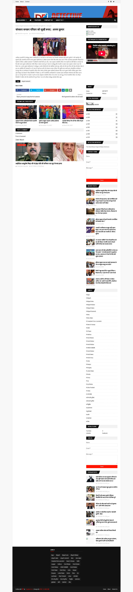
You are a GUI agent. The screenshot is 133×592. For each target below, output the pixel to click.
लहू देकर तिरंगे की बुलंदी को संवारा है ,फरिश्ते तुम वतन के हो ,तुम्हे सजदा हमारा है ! (106, 522)
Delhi (88, 328)
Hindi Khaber (90, 351)
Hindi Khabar (90, 344)
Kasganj (89, 367)
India (88, 361)
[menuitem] (30, 20)
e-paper (89, 331)
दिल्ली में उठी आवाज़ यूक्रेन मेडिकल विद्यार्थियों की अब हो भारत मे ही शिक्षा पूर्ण (106, 496)
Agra (88, 294)
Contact (27, 1)
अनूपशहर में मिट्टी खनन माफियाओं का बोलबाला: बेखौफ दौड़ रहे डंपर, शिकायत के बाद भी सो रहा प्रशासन (106, 211)
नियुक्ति (89, 404)
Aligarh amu (90, 301)
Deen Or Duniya (91, 324)
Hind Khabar (90, 338)
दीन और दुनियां (90, 397)
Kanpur (89, 364)
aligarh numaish (24, 26)
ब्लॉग (88, 414)
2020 (102, 134)
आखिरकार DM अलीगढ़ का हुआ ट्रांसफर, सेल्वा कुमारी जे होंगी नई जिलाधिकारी (106, 540)
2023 (102, 124)
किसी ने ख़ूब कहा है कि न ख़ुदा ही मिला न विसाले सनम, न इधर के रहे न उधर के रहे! (106, 272)
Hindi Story (90, 357)
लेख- (88, 421)
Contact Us (89, 93)
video (88, 391)
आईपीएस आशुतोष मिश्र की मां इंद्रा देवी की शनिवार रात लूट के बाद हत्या (39, 163)
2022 (102, 127)
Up (88, 381)
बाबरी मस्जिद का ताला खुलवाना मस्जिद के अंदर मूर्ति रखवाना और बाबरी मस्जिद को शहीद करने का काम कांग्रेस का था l (106, 479)
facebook (104, 433)
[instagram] (111, 1)
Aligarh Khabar (91, 304)
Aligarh (89, 298)
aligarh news (90, 308)
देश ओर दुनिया (90, 401)
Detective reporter (22, 33)
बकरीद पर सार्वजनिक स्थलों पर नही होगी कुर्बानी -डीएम (106, 513)
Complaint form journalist (94, 321)
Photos (104, 93)
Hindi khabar (90, 341)
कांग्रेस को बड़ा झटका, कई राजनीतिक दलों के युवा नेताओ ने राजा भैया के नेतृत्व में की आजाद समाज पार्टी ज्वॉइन (106, 201)
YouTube (88, 431)
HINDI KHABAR (91, 348)
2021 (102, 130)
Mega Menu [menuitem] (21, 20)
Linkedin (88, 433)
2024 (102, 120)
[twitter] (114, 1)
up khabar (90, 384)
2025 (102, 117)
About (22, 1)
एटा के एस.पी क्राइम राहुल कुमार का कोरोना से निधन (106, 488)
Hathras (89, 334)
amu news (90, 318)
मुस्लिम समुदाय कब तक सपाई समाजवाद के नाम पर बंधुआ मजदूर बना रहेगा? (106, 263)
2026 (102, 114)
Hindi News (90, 354)
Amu (88, 314)
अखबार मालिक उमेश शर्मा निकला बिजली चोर (106, 531)
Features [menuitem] (38, 20)
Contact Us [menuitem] (48, 20)
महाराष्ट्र (89, 418)
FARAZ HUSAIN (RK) (44, 589)
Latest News (90, 371)
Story (88, 377)
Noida (88, 374)
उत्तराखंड (89, 394)
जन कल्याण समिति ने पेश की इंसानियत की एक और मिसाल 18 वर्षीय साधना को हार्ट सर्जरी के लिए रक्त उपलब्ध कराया (106, 242)
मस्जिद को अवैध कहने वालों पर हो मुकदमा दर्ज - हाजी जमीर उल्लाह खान (106, 505)
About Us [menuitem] (59, 20)
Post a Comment (21, 136)
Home (17, 1)
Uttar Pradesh (91, 387)
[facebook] (108, 1)
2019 (102, 137)
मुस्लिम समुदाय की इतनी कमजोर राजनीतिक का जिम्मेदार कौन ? (106, 220)
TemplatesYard (29, 589)
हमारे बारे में (105, 91)
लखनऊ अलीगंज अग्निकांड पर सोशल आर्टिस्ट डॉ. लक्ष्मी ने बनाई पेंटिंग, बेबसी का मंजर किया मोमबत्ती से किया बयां (106, 281)
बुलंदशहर (89, 411)
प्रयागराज (89, 408)
